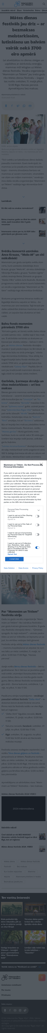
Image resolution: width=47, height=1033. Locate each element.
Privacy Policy (37, 568)
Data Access (23, 568)
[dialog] (23, 516)
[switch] (37, 516)
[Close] (42, 465)
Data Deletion (9, 568)
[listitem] (23, 510)
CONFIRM (14, 559)
